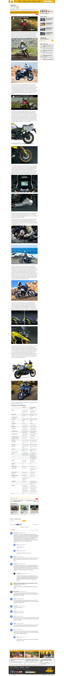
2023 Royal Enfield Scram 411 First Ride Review (31, 501)
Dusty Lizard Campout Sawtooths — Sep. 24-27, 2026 (48, 55)
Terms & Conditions (51, 674)
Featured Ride (29, 650)
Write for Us (27, 667)
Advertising (21, 667)
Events (19, 1)
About (11, 667)
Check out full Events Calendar (48, 59)
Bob (21, 638)
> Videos (21, 668)
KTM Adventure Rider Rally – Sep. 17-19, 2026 (48, 50)
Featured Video (15, 650)
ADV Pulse (49, 670)
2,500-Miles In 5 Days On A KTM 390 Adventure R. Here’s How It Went (49, 23)
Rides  (39, 1)
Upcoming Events (44, 44)
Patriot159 (22, 574)
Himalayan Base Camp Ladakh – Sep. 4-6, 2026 (48, 46)
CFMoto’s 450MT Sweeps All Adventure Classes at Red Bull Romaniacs (49, 28)
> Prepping (24, 668)
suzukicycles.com (20, 403)
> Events (14, 668)
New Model (24, 497)
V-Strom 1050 (30, 497)
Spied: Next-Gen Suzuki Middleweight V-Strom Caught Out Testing (18, 501)
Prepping (34, 1)
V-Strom (28, 497)
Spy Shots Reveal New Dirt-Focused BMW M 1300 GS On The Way (49, 33)
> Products (17, 668)
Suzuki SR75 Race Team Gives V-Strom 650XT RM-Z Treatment (34, 512)
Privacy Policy (45, 674)
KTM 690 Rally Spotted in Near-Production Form (49, 19)
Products (24, 1)
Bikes (16, 1)
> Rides (27, 668)
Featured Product (44, 650)
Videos (29, 1)
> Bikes (11, 668)
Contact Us (16, 667)
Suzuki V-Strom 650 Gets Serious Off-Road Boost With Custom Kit (14, 512)
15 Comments (13, 497)
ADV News (13, 9)
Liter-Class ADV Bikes (20, 497)
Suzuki (26, 497)
